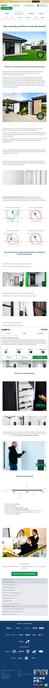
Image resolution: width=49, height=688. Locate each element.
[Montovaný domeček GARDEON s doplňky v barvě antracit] (24, 46)
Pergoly (41, 13)
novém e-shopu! (36, 1)
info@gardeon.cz (29, 5)
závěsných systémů (10, 85)
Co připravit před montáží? (8, 598)
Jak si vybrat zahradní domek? (9, 582)
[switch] (18, 352)
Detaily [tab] (24, 333)
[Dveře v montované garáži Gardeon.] (10, 362)
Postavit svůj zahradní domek (24, 574)
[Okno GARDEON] (24, 362)
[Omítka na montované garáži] (13, 177)
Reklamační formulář (5, 674)
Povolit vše (40, 357)
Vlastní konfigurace (6, 8)
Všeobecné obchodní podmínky (7, 670)
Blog (35, 17)
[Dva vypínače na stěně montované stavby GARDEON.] (39, 420)
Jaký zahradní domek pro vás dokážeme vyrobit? (13, 609)
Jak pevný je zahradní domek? (9, 590)
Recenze (19, 17)
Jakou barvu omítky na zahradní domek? (11, 592)
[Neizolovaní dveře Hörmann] (35, 279)
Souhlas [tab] (8, 333)
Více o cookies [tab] (40, 333)
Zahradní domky (18, 14)
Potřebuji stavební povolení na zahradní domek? (13, 611)
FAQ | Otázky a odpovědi (8, 579)
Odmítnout (9, 357)
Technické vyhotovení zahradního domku (11, 603)
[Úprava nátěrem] (24, 455)
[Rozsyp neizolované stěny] (24, 490)
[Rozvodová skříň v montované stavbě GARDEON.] (24, 396)
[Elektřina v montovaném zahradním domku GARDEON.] (24, 420)
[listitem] (9, 628)
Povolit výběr (24, 357)
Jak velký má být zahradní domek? (10, 584)
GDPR (2, 672)
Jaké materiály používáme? (8, 587)
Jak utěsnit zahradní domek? (9, 614)
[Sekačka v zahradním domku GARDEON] (24, 107)
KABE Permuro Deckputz (35, 512)
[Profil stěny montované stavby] (35, 177)
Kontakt (42, 17)
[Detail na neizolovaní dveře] (35, 309)
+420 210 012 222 (16, 5)
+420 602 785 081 (43, 5)
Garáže (7, 13)
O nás (18, 672)
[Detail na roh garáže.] (10, 420)
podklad (17, 153)
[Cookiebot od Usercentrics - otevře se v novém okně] (42, 330)
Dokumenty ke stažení (5, 676)
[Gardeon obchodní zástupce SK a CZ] (24, 542)
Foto (12, 17)
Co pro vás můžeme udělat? (8, 606)
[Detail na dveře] (13, 309)
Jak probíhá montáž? (7, 601)
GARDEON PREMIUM (5, 678)
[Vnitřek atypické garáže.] (13, 279)
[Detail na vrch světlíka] (39, 362)
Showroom (28, 17)
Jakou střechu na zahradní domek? (10, 595)
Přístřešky (31, 13)
